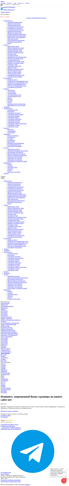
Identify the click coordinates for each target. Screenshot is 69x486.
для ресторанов (11, 93)
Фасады (6, 128)
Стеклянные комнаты (13, 116)
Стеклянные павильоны (14, 119)
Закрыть (6, 173)
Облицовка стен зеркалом (14, 160)
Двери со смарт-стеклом (14, 72)
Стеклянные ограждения (14, 87)
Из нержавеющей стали (14, 144)
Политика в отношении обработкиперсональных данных (11, 480)
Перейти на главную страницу (9, 411)
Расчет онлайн (5, 14)
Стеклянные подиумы (13, 120)
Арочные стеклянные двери (15, 52)
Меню (2, 178)
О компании (4, 424)
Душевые (6, 107)
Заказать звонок (5, 12)
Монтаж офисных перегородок (16, 154)
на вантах (10, 138)
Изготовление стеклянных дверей (17, 161)
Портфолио (11, 424)
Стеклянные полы (12, 110)
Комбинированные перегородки (16, 36)
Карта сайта (17, 481)
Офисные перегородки (14, 23)
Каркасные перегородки (14, 31)
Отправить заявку (6, 415)
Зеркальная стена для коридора (16, 104)
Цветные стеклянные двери (15, 58)
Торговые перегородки (14, 25)
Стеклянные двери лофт (14, 66)
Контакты (12, 426)
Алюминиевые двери (13, 60)
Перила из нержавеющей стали (16, 84)
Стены (9, 102)
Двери (6, 45)
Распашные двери (12, 64)
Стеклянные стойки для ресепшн (16, 123)
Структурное (11, 132)
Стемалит (10, 166)
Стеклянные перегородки (14, 22)
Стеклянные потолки (13, 122)
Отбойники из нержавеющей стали (17, 82)
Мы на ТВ (4, 354)
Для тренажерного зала (14, 96)
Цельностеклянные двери (14, 49)
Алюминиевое (11, 131)
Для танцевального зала (14, 95)
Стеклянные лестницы (13, 113)
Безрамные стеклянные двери (15, 61)
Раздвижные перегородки (14, 28)
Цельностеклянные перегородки (16, 34)
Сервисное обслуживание (14, 157)
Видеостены (10, 111)
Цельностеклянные (12, 135)
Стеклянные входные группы (15, 75)
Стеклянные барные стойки (15, 114)
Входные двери (11, 54)
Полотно (9, 99)
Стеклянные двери (12, 55)
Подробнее (21, 484)
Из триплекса (11, 137)
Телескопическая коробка (14, 76)
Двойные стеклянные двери (15, 63)
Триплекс (10, 169)
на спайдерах (11, 140)
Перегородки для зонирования (16, 37)
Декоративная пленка (13, 149)
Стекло (9, 170)
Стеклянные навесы (13, 117)
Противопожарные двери (14, 51)
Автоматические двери (14, 73)
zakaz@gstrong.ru (15, 4)
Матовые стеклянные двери (15, 69)
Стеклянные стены (12, 126)
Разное (9, 43)
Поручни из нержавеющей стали (16, 85)
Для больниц (11, 90)
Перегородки (8, 20)
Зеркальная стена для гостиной (16, 105)
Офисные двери (12, 67)
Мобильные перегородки (14, 33)
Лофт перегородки (12, 39)
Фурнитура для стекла (13, 172)
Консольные (10, 141)
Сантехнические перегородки (16, 40)
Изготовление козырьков (14, 146)
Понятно (27, 484)
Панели (9, 98)
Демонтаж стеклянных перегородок (17, 150)
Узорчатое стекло (12, 167)
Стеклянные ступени (13, 125)
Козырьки (7, 134)
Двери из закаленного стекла (15, 48)
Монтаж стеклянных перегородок (17, 155)
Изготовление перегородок (15, 152)
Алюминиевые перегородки (15, 26)
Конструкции (8, 108)
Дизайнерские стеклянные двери (16, 57)
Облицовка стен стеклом (14, 158)
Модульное (10, 129)
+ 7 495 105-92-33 (6, 4)
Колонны (10, 101)
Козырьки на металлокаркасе (15, 143)
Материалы (7, 163)
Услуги (6, 147)
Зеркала (6, 88)
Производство (5, 426)
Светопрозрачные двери (14, 70)
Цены (16, 424)
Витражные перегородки (14, 42)
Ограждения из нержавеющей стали (17, 81)
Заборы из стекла (12, 79)
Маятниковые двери (13, 46)
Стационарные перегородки (15, 30)
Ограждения (7, 78)
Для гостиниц (11, 92)
